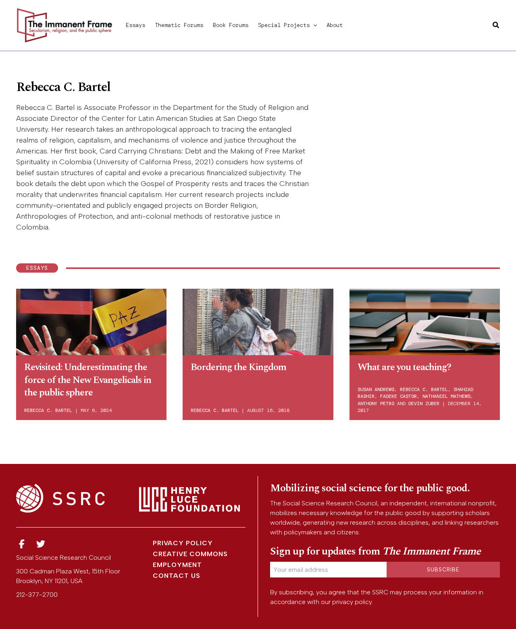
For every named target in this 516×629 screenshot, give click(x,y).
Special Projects (284, 25)
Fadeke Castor (398, 396)
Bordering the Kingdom (238, 367)
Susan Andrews (376, 389)
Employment (177, 565)
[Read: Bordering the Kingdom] (258, 320)
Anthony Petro (376, 403)
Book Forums (230, 25)
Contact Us (176, 575)
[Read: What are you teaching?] (425, 320)
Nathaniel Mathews (446, 396)
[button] (313, 25)
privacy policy (352, 602)
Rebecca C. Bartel (48, 410)
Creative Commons (190, 554)
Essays (135, 25)
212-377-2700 (37, 594)
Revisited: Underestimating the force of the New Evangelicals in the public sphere (87, 379)
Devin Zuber (423, 403)
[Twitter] (41, 544)
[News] (21, 544)
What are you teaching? (404, 367)
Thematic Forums (179, 25)
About (335, 25)
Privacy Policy (183, 543)
